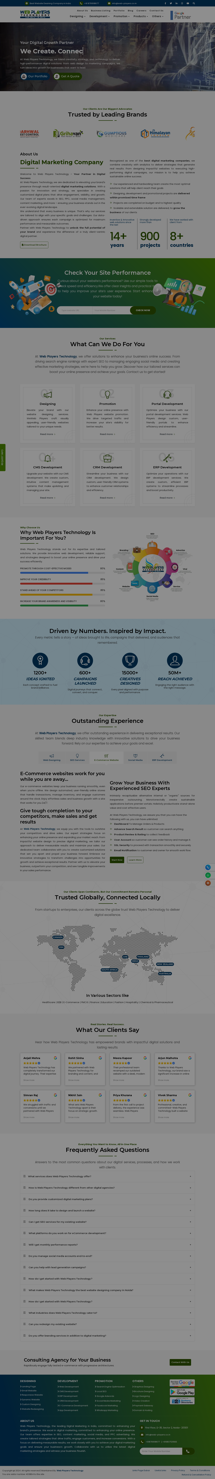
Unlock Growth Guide (123, 371)
